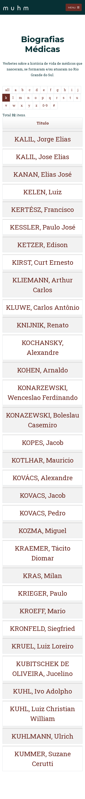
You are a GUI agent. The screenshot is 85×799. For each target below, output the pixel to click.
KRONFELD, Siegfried (42, 628)
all (7, 90)
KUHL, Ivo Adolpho (42, 691)
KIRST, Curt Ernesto (42, 262)
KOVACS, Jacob (42, 495)
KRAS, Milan (42, 575)
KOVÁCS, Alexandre (43, 477)
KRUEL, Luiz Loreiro (42, 646)
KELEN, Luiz (42, 191)
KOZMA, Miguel (42, 530)
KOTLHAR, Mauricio (42, 460)
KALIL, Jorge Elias (42, 139)
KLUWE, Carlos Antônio (42, 307)
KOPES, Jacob (42, 442)
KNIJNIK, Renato (42, 324)
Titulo (43, 123)
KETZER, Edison (42, 244)
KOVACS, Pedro (42, 512)
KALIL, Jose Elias (42, 156)
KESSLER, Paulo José (42, 227)
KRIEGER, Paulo (42, 593)
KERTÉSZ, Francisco (42, 209)
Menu (72, 7)
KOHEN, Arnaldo (42, 370)
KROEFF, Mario (42, 610)
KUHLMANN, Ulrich (42, 736)
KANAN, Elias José (42, 174)
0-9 (45, 105)
